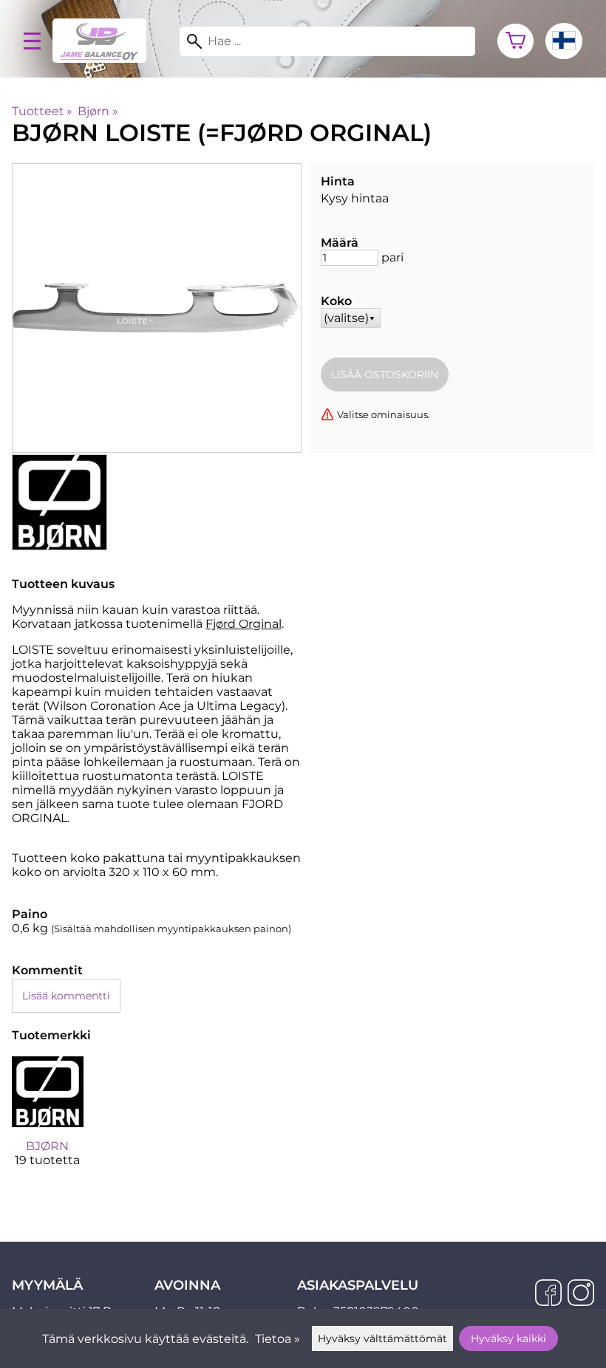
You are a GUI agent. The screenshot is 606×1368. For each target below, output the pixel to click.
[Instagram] (581, 1294)
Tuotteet (42, 111)
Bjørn (98, 111)
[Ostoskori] (515, 41)
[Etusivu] (105, 59)
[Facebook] (548, 1294)
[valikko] (32, 41)
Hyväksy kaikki (508, 1338)
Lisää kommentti (66, 995)
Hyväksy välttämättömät (382, 1338)
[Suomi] (563, 41)
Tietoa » (277, 1339)
